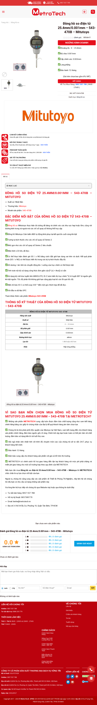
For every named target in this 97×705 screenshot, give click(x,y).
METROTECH (29, 421)
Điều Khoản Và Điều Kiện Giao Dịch (47, 656)
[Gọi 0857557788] (91, 669)
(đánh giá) (78, 37)
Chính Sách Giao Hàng (47, 633)
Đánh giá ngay (84, 543)
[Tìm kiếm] (93, 12)
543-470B (26, 210)
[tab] (5, 176)
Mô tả (5, 176)
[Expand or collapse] (88, 185)
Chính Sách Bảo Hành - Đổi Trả (47, 644)
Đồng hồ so (15, 22)
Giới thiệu (69, 610)
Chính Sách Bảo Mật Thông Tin (47, 662)
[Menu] (3, 12)
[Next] (51, 50)
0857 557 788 (81, 84)
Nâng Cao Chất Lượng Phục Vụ (47, 639)
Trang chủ (4, 22)
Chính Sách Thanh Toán (48, 649)
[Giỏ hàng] (84, 12)
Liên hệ (68, 606)
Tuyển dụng (70, 622)
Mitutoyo (22, 206)
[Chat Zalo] (91, 678)
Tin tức (68, 618)
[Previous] (5, 50)
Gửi (92, 588)
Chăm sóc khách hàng (73, 614)
